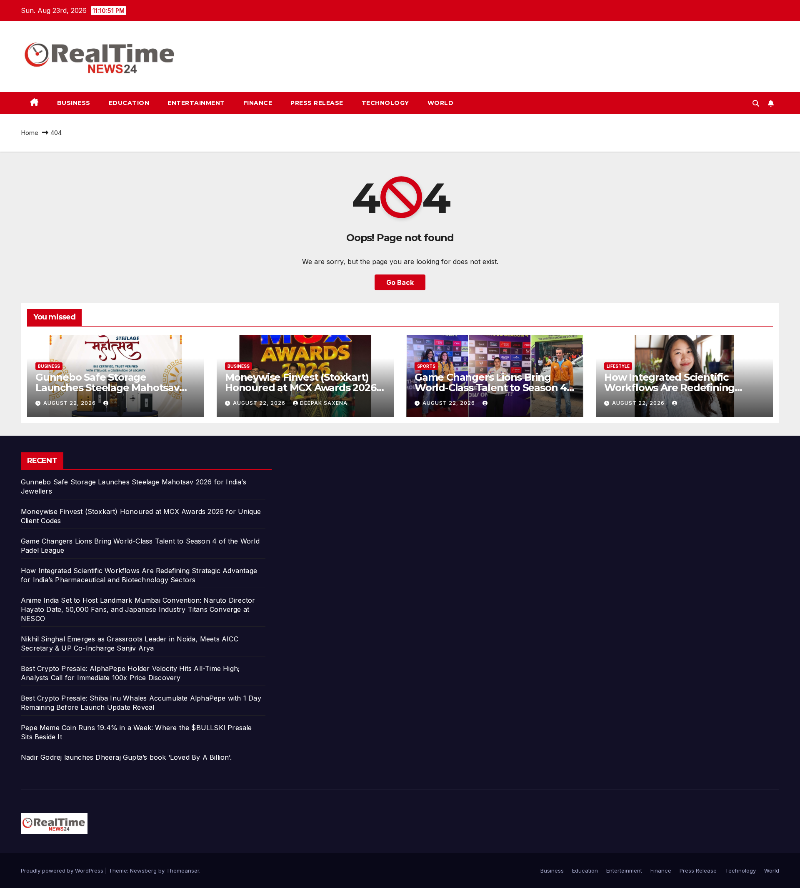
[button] (755, 103)
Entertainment (196, 103)
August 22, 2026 (70, 403)
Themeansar (182, 870)
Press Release (316, 103)
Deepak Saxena (324, 403)
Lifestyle (618, 366)
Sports (426, 366)
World (441, 103)
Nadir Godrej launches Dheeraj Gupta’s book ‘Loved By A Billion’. (126, 757)
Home (29, 133)
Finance (257, 103)
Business (73, 103)
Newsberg (143, 870)
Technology (385, 103)
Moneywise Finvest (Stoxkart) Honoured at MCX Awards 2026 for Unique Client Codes (300, 387)
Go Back (400, 282)
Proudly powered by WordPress (63, 870)
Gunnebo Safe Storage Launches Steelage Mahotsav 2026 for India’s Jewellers (107, 387)
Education (129, 103)
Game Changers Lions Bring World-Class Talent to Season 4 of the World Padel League (491, 387)
